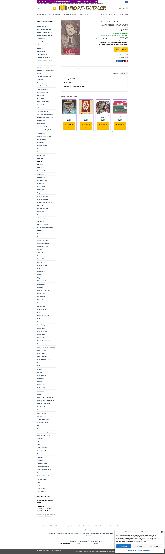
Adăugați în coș (120, 49)
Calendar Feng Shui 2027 (44, 32)
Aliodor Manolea (42, 54)
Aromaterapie (41, 64)
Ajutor (49, 14)
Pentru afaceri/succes (43, 340)
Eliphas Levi (40, 183)
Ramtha (39, 381)
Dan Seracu (40, 142)
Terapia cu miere (42, 463)
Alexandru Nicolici (42, 51)
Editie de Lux (41, 177)
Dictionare (40, 158)
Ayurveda (40, 79)
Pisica (68, 116)
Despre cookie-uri (105, 526)
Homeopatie (41, 233)
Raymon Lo (40, 384)
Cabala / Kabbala (42, 86)
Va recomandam (42, 479)
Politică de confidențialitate (143, 550)
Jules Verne (40, 252)
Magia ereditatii (86, 116)
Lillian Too (40, 262)
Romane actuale (42, 410)
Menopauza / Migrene (43, 290)
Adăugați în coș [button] (69, 126)
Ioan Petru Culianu (42, 246)
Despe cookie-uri (132, 550)
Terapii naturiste (42, 473)
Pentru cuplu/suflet (43, 344)
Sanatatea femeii (42, 416)
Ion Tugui (40, 249)
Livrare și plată (58, 14)
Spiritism (40, 429)
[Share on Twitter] (120, 61)
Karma (39, 256)
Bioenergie (40, 82)
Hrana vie (40, 237)
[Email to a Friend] (123, 61)
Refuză (139, 546)
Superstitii (40, 438)
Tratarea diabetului (43, 476)
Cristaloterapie (41, 133)
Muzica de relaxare (42, 300)
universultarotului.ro (91, 3)
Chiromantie (41, 120)
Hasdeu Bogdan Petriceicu (45, 227)
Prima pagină (104, 22)
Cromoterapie (41, 139)
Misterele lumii (41, 296)
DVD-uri (39, 167)
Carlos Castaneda (42, 92)
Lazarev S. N (40, 259)
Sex (38, 425)
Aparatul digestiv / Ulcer (44, 60)
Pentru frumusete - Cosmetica (46, 347)
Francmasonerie (42, 215)
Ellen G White (41, 186)
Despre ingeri (41, 155)
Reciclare (82, 533)
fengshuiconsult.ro (82, 3)
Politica (39, 366)
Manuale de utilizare (43, 281)
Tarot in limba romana (43, 454)
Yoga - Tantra (41, 488)
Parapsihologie (41, 325)
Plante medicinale (42, 363)
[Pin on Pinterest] (126, 61)
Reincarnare (41, 391)
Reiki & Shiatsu (41, 388)
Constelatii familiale (43, 127)
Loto (38, 268)
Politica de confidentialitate (91, 526)
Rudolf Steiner (41, 413)
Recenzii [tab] (123, 73)
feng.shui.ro (40, 3)
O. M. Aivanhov (41, 309)
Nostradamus (41, 303)
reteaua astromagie (64, 526)
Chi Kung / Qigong (42, 111)
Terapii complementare (44, 469)
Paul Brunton (41, 328)
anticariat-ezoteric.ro (73, 3)
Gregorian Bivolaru (43, 224)
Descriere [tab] (115, 73)
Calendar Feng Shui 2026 (44, 35)
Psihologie (40, 372)
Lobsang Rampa (42, 265)
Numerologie (41, 306)
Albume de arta (41, 45)
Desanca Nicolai (42, 145)
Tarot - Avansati (42, 447)
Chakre (39, 108)
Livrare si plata (53, 533)
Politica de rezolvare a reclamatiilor (68, 533)
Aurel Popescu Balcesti (44, 76)
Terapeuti (40, 457)
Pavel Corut (40, 337)
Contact (87, 14)
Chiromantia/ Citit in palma (45, 117)
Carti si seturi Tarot (43, 101)
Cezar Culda (40, 105)
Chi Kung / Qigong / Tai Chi (45, 114)
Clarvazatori (41, 123)
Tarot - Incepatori (42, 451)
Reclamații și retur (117, 526)
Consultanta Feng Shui (44, 130)
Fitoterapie (40, 211)
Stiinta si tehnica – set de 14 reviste (103, 116)
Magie (39, 274)
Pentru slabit (41, 353)
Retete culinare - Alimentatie (45, 397)
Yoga (38, 485)
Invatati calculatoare (43, 243)
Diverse (39, 161)
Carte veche (40, 95)
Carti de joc (40, 98)
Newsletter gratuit (70, 14)
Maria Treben (41, 284)
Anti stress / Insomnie (43, 57)
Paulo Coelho (41, 334)
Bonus (44, 14)
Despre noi (46, 526)
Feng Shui (40, 205)
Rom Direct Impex (42, 406)
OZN (38, 318)
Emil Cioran (40, 189)
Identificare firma (97, 533)
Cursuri (80, 14)
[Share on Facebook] (117, 61)
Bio (56, 526)
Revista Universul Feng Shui (45, 400)
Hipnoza (39, 230)
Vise (38, 482)
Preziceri (39, 369)
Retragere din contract (109, 533)
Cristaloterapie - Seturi (44, 136)
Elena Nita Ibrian (42, 180)
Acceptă (124, 546)
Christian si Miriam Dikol (44, 29)
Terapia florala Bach (43, 466)
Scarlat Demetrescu (43, 419)
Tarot (38, 444)
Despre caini (41, 149)
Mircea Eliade (41, 293)
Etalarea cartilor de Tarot (44, 202)
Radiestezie (40, 378)
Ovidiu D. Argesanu (43, 315)
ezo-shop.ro (65, 3)
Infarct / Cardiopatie (43, 240)
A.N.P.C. (52, 526)
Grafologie (40, 221)
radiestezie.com (99, 3)
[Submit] (54, 8)
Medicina (40, 287)
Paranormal (40, 322)
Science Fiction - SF (42, 422)
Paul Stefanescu (42, 331)
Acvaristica (40, 42)
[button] (161, 532)
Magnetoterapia (42, 278)
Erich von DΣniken (42, 199)
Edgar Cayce (41, 174)
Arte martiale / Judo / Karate (45, 70)
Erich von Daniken (42, 196)
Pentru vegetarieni (42, 356)
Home (39, 14)
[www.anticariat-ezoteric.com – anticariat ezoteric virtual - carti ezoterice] (82, 8)
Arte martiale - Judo (43, 67)
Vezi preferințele (155, 546)
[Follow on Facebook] (126, 2)
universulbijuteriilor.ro (48, 3)
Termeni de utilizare (76, 526)
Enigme (39, 193)
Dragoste (40, 164)
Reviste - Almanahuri (43, 403)
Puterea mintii (41, 375)
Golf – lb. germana (120, 116)
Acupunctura (41, 38)
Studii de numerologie (43, 435)
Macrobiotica (41, 271)
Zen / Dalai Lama (42, 491)
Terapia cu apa (41, 460)
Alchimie (40, 48)
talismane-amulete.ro (58, 3)
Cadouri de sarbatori (43, 89)
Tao (38, 441)
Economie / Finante (43, 171)
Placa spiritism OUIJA (43, 359)
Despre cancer (41, 152)
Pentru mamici (41, 350)
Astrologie (40, 73)
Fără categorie (41, 26)
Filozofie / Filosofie (42, 208)
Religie (39, 394)
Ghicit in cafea (41, 218)
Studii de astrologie (43, 432)
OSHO (39, 312)
